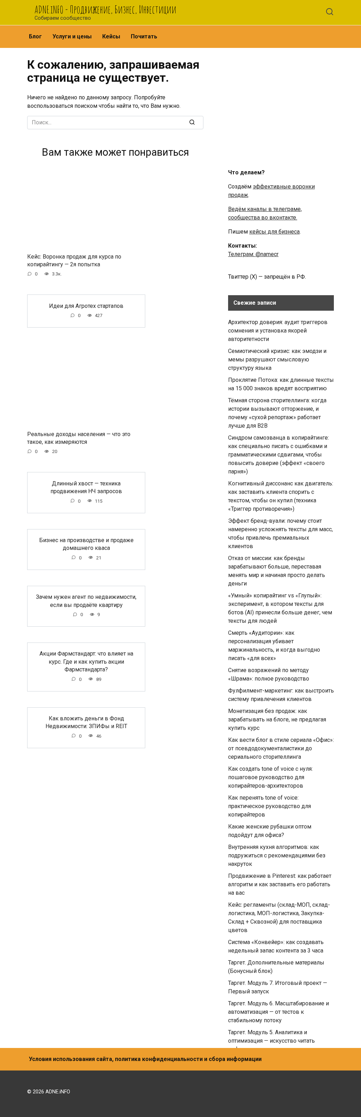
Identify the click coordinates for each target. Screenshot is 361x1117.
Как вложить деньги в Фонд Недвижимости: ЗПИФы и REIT (86, 722)
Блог (35, 36)
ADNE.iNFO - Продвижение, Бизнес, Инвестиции (105, 9)
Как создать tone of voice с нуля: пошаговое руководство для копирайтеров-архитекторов (270, 777)
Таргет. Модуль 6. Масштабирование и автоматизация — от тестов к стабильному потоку (278, 1012)
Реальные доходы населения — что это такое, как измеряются (78, 437)
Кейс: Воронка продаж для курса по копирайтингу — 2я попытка (74, 260)
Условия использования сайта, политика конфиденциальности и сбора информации (145, 1059)
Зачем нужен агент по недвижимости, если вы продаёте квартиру (86, 601)
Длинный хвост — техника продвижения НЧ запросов (86, 487)
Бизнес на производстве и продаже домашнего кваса (86, 544)
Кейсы (111, 36)
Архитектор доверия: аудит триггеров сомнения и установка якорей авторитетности (278, 330)
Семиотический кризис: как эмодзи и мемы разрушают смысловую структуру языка (277, 359)
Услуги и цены (72, 36)
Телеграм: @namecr (253, 254)
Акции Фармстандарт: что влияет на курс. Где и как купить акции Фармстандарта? (86, 661)
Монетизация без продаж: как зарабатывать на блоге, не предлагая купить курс (277, 719)
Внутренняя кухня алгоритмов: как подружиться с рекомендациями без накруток (276, 855)
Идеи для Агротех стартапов (86, 305)
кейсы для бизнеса (274, 231)
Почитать (144, 36)
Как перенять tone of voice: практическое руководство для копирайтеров (269, 806)
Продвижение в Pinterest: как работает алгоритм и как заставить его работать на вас (279, 884)
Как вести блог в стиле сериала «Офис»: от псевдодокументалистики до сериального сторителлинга (281, 748)
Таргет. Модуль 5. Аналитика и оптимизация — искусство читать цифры (271, 1041)
